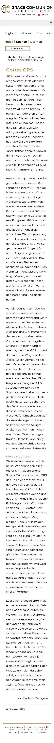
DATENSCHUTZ (27, 732)
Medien (12, 57)
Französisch (45, 33)
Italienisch (27, 33)
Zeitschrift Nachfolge (31, 57)
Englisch (10, 33)
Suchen (21, 41)
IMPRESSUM (25, 730)
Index (9, 41)
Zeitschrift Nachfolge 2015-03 (24, 60)
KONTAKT (42, 732)
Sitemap (36, 41)
